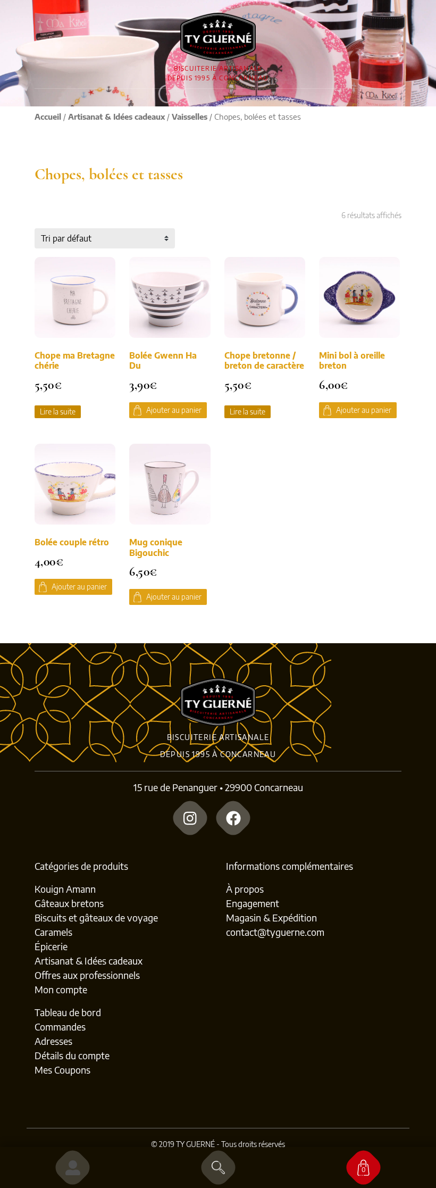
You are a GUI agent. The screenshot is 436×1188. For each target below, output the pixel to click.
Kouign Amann (65, 889)
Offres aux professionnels (87, 975)
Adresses (53, 1041)
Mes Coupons (62, 1070)
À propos (245, 889)
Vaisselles (189, 116)
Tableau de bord (68, 1012)
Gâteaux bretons (69, 903)
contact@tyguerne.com (275, 932)
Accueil (48, 116)
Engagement (252, 903)
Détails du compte (72, 1055)
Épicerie (51, 946)
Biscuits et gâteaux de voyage (96, 917)
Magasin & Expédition (271, 917)
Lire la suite (58, 411)
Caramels (53, 932)
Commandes (60, 1026)
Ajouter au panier (174, 409)
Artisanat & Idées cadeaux (116, 116)
